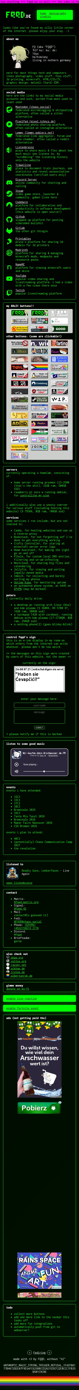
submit (39, 727)
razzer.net (17, 964)
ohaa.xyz (16, 957)
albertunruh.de (20, 975)
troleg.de (17, 972)
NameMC (20, 264)
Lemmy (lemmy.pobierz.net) (35, 132)
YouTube (21, 275)
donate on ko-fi (17, 988)
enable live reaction (21, 998)
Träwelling (23, 165)
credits (45, 16)
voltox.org (17, 961)
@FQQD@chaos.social (28, 921)
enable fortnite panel (22, 1008)
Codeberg (22, 202)
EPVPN (18, 588)
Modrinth (22, 249)
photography (57, 13)
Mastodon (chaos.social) (33, 106)
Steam (19, 190)
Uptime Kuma (22, 582)
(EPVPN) (30, 924)
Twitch (20, 290)
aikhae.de (17, 968)
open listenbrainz (19, 882)
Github (20, 216)
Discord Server (26, 179)
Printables (23, 238)
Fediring (39, 1352)
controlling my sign (34, 495)
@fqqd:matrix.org (26, 902)
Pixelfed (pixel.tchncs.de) (35, 121)
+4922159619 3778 (26, 928)
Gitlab (20, 227)
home (43, 13)
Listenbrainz (25, 147)
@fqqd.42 (20, 908)
